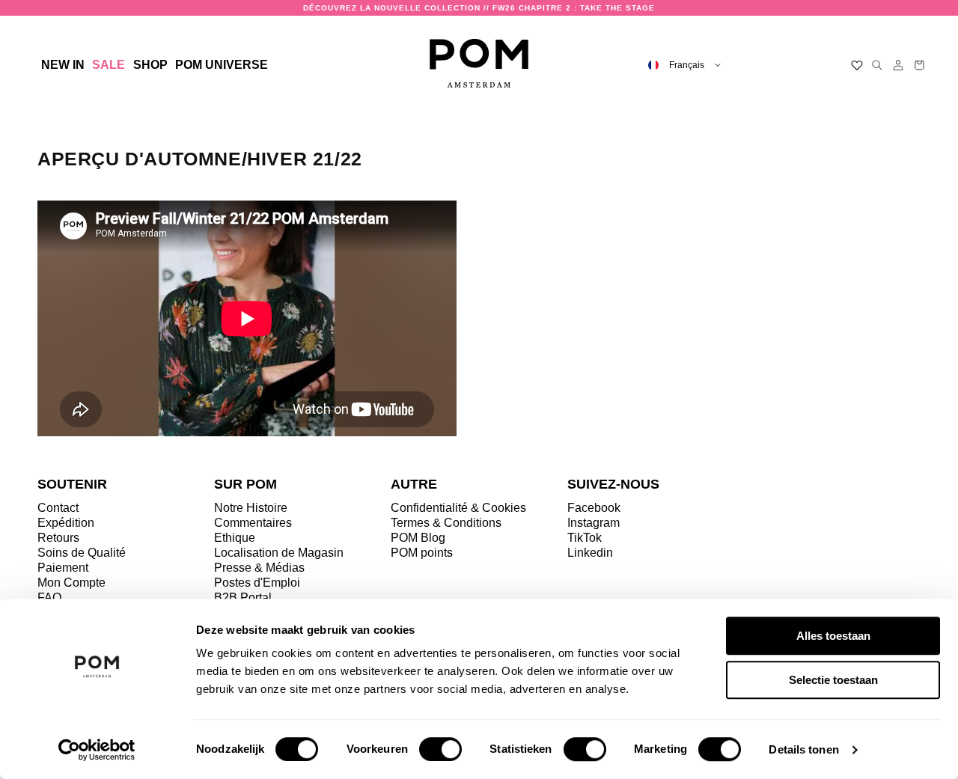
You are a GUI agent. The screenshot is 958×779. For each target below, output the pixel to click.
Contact (58, 507)
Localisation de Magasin (279, 552)
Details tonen (803, 749)
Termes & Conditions (446, 522)
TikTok (584, 537)
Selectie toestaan (833, 679)
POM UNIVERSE (221, 64)
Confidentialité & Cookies (458, 507)
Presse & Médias (259, 567)
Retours (58, 537)
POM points (422, 552)
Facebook (593, 507)
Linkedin (590, 552)
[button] (150, 65)
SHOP (150, 64)
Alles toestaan (833, 635)
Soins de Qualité (81, 552)
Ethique (234, 537)
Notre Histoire (250, 507)
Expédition (65, 522)
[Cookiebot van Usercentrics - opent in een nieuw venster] (96, 750)
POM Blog (418, 537)
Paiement (62, 567)
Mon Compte (71, 582)
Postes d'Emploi (257, 582)
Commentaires (253, 522)
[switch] (440, 749)
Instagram (593, 522)
